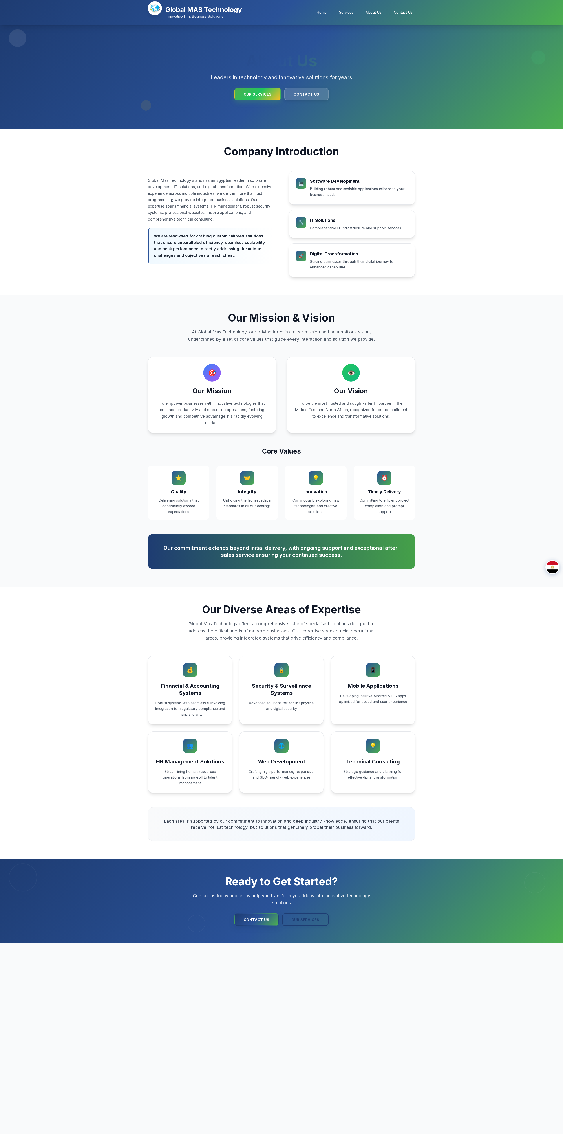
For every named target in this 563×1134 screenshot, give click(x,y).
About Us (374, 12)
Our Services (258, 94)
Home (321, 12)
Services (346, 12)
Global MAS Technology (203, 10)
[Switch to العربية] (552, 567)
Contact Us (403, 12)
